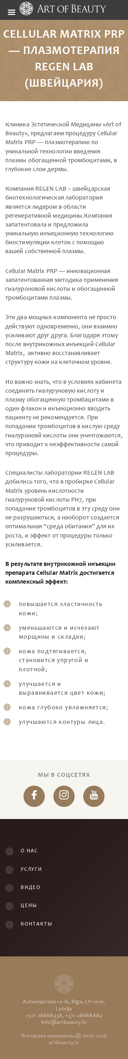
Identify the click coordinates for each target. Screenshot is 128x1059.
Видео (31, 887)
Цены (29, 905)
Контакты (36, 924)
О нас (29, 851)
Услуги (31, 869)
